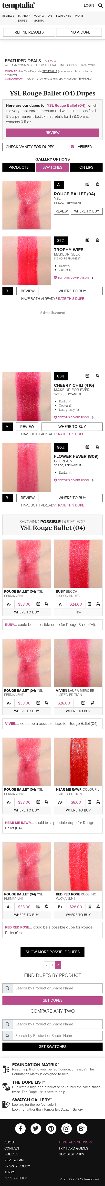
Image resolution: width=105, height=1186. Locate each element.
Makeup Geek (67, 254)
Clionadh (12, 71)
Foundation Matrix (42, 18)
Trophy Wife (68, 249)
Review (53, 132)
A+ (60, 802)
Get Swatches (52, 1046)
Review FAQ (14, 1160)
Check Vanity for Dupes (30, 146)
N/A (78, 612)
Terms (9, 1172)
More (79, 15)
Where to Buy (86, 211)
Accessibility (15, 1178)
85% (60, 240)
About (10, 1142)
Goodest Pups (71, 1154)
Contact (12, 1148)
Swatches (63, 15)
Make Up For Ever (72, 390)
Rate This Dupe (71, 299)
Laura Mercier (81, 691)
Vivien (61, 691)
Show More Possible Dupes (53, 952)
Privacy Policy (17, 1166)
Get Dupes (52, 1000)
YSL (57, 198)
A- (9, 604)
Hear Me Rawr (69, 789)
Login (89, 5)
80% (61, 447)
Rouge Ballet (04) (74, 194)
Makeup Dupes (24, 18)
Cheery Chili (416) (74, 385)
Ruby (60, 591)
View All (53, 61)
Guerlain (63, 461)
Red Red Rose (68, 894)
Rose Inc (88, 894)
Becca (71, 591)
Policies (11, 1154)
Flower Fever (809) (76, 456)
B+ (60, 906)
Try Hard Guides (73, 1148)
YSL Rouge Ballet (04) (66, 105)
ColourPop (13, 78)
